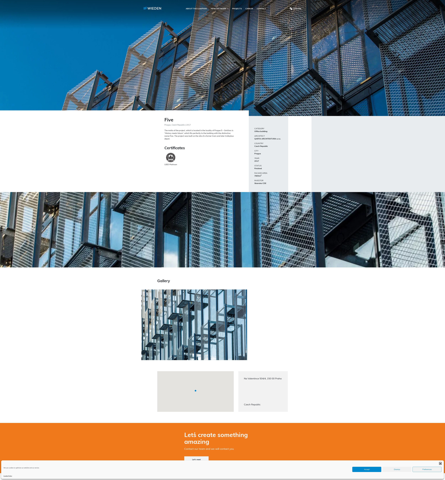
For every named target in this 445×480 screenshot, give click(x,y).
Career (249, 8)
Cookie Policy (7, 476)
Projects (237, 8)
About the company (196, 8)
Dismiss (397, 469)
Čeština (297, 8)
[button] (440, 463)
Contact (261, 8)
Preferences (427, 469)
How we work (218, 8)
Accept (367, 469)
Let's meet (196, 459)
